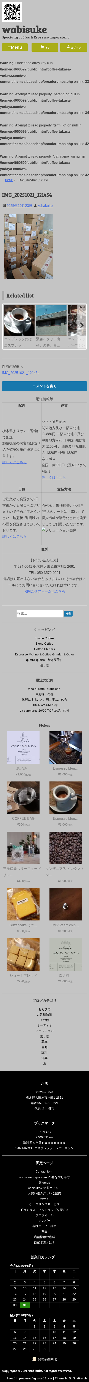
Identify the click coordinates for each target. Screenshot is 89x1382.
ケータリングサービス (44, 1204)
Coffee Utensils (44, 649)
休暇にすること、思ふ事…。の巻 (44, 699)
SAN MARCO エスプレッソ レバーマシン (44, 1148)
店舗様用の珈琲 (44, 1237)
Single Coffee (44, 638)
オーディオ (44, 1025)
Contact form (44, 1171)
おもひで (44, 1009)
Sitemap (44, 1182)
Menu (16, 47)
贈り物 (44, 665)
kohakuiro (45, 206)
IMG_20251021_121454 (21, 373)
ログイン (76, 47)
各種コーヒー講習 (44, 1226)
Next (82, 307)
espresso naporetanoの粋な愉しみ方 (44, 1177)
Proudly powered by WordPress (29, 1378)
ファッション (44, 1030)
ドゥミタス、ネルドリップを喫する (44, 1209)
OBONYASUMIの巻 (45, 705)
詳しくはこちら (14, 462)
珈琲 (44, 1052)
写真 (44, 1041)
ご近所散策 (44, 1014)
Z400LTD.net (45, 1137)
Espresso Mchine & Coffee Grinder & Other (44, 654)
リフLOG (44, 1132)
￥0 (47, 47)
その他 (44, 1020)
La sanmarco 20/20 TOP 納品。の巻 (44, 710)
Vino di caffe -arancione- (44, 688)
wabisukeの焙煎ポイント (45, 1188)
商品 (44, 1231)
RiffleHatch (78, 1378)
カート (44, 1198)
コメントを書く (44, 386)
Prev (7, 307)
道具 (44, 1058)
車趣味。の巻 (44, 694)
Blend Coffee (44, 643)
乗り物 (44, 1036)
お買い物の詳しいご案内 (44, 1193)
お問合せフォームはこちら (44, 591)
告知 (44, 1047)
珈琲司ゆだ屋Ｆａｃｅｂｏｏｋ (44, 1142)
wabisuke (24, 29)
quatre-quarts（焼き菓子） (44, 659)
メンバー (44, 1220)
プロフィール (44, 1215)
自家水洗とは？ (44, 1242)
